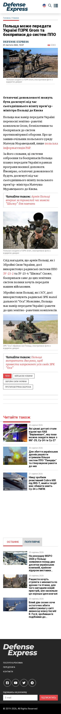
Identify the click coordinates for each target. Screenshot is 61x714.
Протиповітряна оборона (18, 387)
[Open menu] (56, 6)
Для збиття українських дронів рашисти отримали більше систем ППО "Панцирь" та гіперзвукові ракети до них (43, 459)
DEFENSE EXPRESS (16, 41)
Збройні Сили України (16, 381)
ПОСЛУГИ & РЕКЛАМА (13, 663)
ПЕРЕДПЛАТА (9, 667)
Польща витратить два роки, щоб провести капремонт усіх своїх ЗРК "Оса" (30, 362)
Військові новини (24, 376)
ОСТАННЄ (13, 541)
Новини (15, 18)
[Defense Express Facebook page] (7, 683)
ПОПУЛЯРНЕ (32, 541)
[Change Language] (44, 5)
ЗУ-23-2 (8, 273)
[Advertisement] (30, 512)
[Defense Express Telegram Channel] (32, 683)
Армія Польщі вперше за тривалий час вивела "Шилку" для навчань (28, 200)
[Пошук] (50, 6)
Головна (6, 18)
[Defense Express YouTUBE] (15, 683)
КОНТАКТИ (8, 672)
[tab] (13, 542)
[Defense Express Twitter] (24, 683)
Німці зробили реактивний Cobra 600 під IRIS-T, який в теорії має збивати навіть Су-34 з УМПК (42, 483)
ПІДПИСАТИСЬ (48, 697)
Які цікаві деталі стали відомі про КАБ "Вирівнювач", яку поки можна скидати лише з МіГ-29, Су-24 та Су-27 (43, 434)
